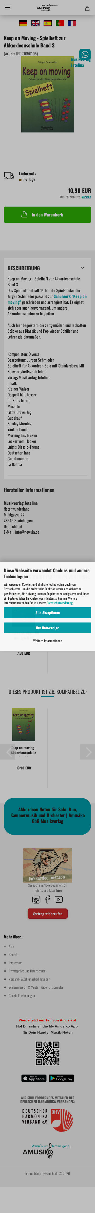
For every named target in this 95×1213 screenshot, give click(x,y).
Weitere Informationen (47, 640)
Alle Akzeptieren (47, 612)
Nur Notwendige (47, 627)
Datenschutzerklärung (60, 602)
